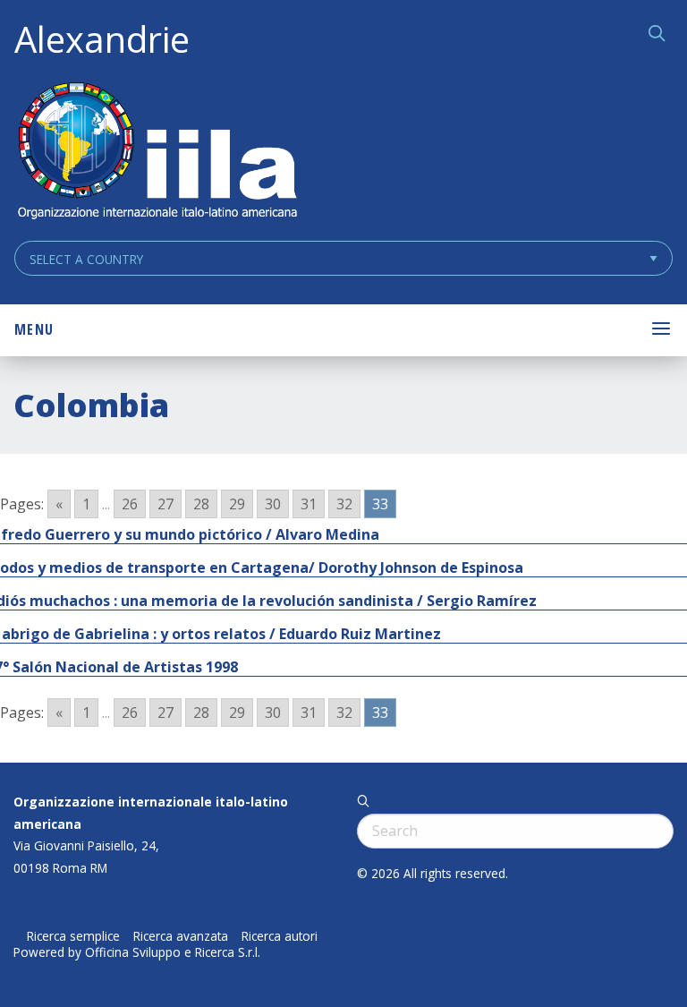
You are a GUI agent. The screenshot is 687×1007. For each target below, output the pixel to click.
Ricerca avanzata (180, 936)
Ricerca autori (280, 936)
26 (130, 504)
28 (201, 504)
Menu (34, 329)
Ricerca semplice (73, 936)
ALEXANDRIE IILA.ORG (156, 152)
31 (309, 504)
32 (344, 504)
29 (237, 504)
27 (165, 504)
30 (273, 504)
